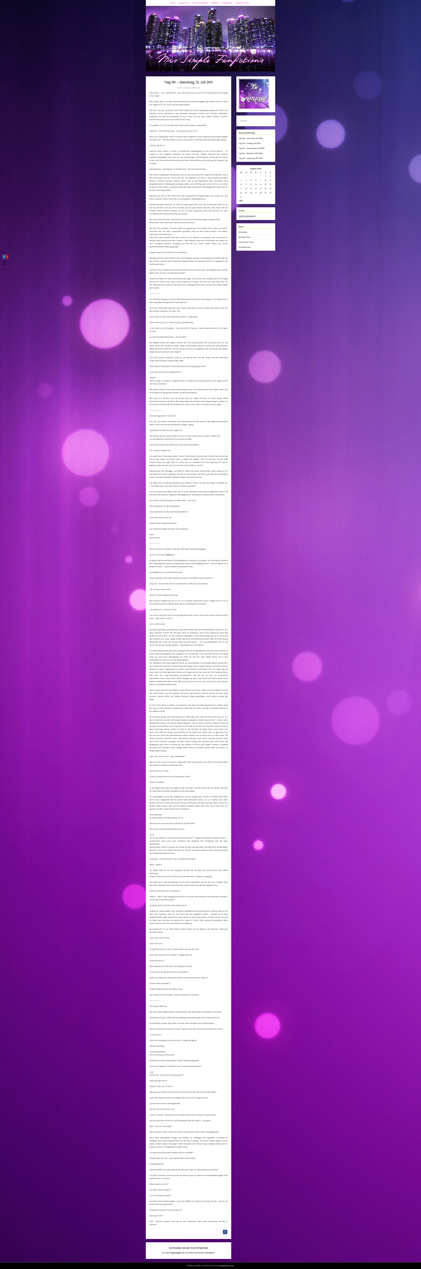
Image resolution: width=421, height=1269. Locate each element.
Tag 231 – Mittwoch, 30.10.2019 (250, 153)
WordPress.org (244, 247)
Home (172, 3)
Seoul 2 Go (184, 3)
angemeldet (175, 1252)
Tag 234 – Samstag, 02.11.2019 (250, 138)
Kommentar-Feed (246, 242)
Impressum (227, 3)
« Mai (241, 200)
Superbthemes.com (226, 1266)
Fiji (199, 88)
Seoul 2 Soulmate (200, 3)
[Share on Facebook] (225, 1233)
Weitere (215, 3)
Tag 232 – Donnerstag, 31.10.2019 (251, 148)
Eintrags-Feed (244, 237)
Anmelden (243, 232)
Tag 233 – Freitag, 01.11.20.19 (249, 143)
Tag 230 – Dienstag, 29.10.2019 (251, 158)
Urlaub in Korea (242, 3)
